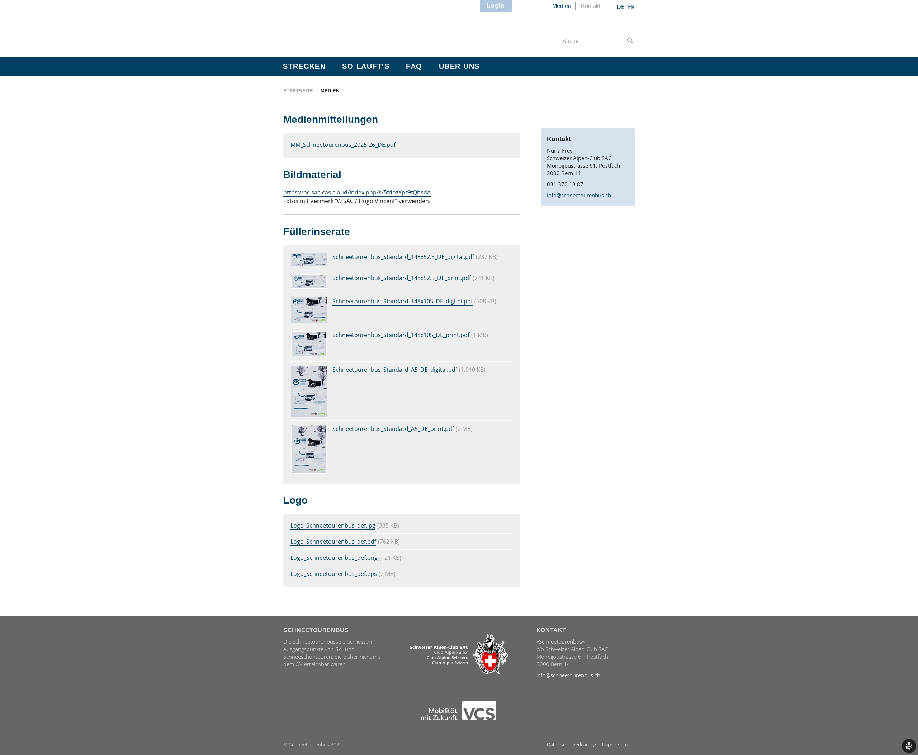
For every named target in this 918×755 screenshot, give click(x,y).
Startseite (298, 90)
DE (620, 7)
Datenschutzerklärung (571, 744)
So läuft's (365, 66)
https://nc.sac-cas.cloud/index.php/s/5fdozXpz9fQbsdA (357, 192)
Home (326, 27)
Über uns (459, 66)
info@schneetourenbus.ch (579, 195)
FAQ (414, 66)
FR (631, 7)
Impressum (615, 744)
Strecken (304, 66)
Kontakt (590, 6)
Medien (561, 6)
